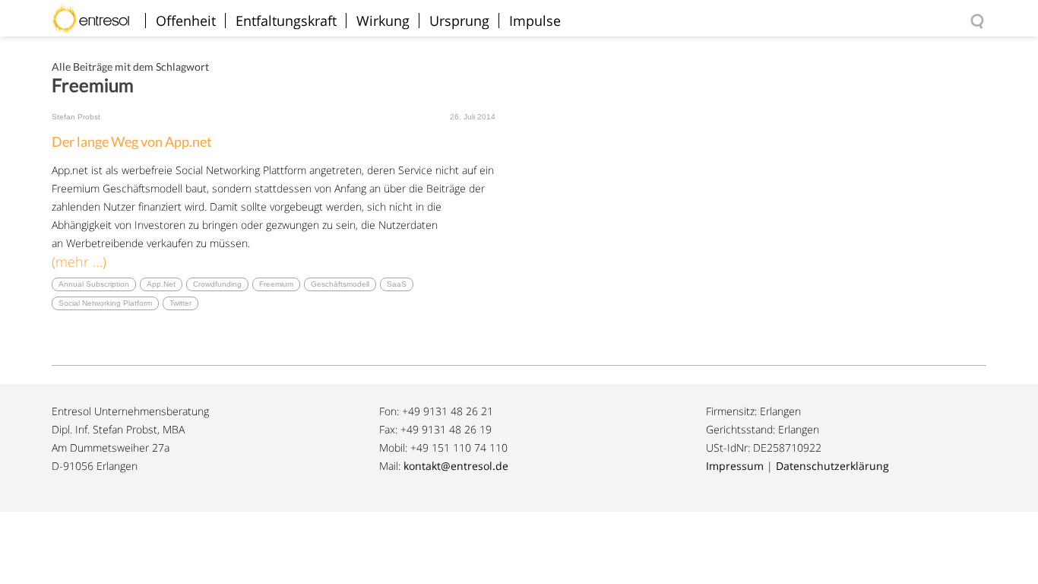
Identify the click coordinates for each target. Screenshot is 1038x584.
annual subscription (94, 284)
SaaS (397, 284)
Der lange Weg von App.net (132, 141)
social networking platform (105, 303)
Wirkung (383, 20)
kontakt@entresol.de (455, 466)
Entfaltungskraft (286, 20)
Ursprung (459, 20)
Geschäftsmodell (340, 284)
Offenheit (186, 20)
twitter (180, 303)
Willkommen (96, 11)
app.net (161, 284)
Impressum (735, 466)
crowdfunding (217, 284)
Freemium (276, 284)
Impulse (535, 20)
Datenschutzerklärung (832, 466)
